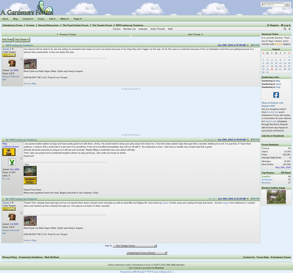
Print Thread (7, 39)
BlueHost (159, 268)
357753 (255, 139)
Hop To (108, 246)
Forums (30, 25)
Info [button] (51, 19)
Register (274, 25)
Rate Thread (21, 39)
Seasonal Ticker (270, 34)
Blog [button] (15, 19)
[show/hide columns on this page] (289, 28)
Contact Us (249, 257)
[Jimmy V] (12, 66)
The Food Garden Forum (75, 25)
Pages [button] (77, 19)
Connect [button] (27, 19)
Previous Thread (67, 34)
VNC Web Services (175, 265)
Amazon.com (270, 121)
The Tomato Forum (102, 25)
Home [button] (5, 19)
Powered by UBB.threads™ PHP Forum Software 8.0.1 (146, 272)
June (278, 84)
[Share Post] (247, 45)
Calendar (143, 29)
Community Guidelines (31, 257)
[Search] (285, 28)
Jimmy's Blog (30, 83)
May (278, 81)
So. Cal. (6, 179)
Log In (287, 25)
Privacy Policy (9, 257)
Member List (129, 29)
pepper (165, 203)
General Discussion (48, 25)
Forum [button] (41, 19)
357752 (255, 45)
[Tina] (12, 165)
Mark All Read (52, 257)
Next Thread (194, 34)
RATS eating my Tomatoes (19, 45)
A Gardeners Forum (12, 25)
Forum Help (263, 257)
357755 (255, 199)
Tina (213, 199)
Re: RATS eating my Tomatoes (21, 139)
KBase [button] (63, 19)
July (278, 87)
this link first (272, 112)
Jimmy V (211, 140)
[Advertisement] (130, 112)
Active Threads (157, 29)
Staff (170, 29)
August (276, 49)
